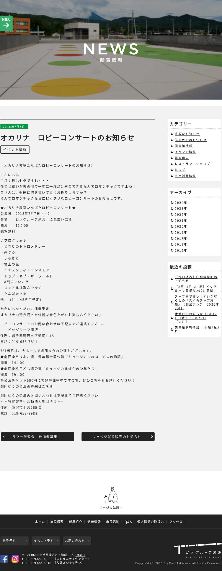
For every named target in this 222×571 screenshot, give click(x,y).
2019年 (181, 232)
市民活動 (112, 521)
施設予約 (9, 540)
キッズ (180, 170)
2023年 (181, 208)
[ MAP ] (80, 555)
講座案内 (182, 158)
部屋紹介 (75, 521)
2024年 (181, 202)
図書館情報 (184, 146)
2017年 (181, 244)
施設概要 (57, 521)
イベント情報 (15, 149)
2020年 (181, 226)
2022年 (181, 214)
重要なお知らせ (187, 134)
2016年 (181, 250)
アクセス (176, 521)
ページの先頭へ (111, 498)
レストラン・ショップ (192, 163)
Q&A (128, 521)
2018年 (181, 238)
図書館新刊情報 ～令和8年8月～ (197, 329)
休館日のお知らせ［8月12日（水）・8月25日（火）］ (196, 318)
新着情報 (94, 521)
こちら (47, 386)
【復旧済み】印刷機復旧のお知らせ (196, 279)
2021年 (181, 220)
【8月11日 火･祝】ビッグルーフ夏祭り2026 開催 (196, 288)
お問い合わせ (75, 540)
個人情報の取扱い (150, 521)
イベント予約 (44, 540)
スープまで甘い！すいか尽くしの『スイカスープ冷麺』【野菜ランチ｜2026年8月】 (197, 302)
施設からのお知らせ (191, 140)
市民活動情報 (185, 176)
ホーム (40, 521)
